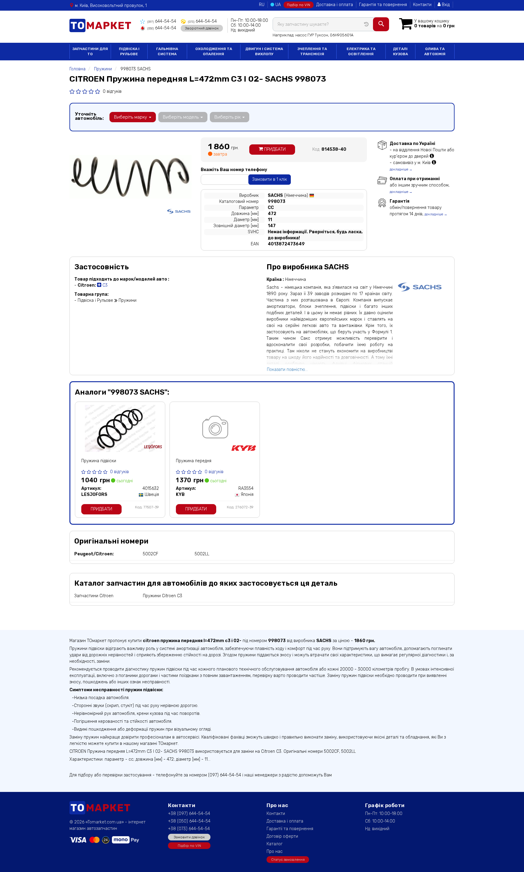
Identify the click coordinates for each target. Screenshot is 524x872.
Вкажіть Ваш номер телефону (234, 169)
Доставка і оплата (334, 4)
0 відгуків (112, 91)
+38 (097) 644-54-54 (189, 813)
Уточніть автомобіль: (89, 116)
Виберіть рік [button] (228, 117)
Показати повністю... (287, 369)
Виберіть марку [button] (131, 117)
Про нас (275, 851)
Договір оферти (282, 836)
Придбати (274, 149)
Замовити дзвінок (189, 837)
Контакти (422, 4)
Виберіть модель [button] (181, 117)
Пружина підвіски (98, 460)
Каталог (275, 844)
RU (261, 4)
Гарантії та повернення (290, 828)
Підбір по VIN (298, 5)
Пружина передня (193, 460)
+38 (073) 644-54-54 (189, 828)
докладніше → (401, 169)
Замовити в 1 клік (269, 179)
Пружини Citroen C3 (162, 595)
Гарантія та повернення (383, 4)
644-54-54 (161, 21)
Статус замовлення (288, 859)
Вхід (445, 4)
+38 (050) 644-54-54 (189, 821)
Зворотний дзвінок (202, 28)
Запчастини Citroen (93, 595)
